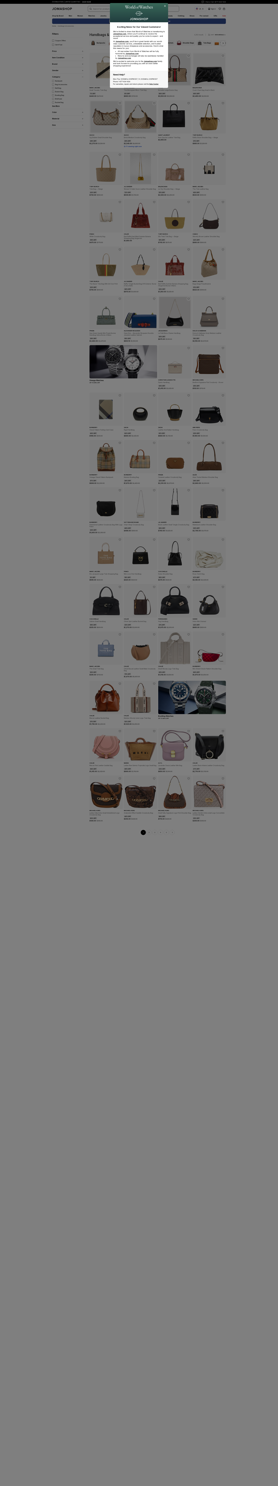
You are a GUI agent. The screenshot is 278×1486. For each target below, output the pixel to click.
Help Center (154, 84)
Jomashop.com (119, 34)
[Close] (165, 6)
